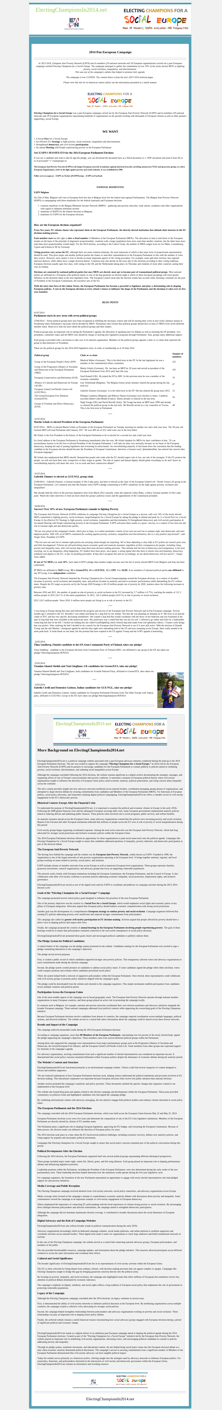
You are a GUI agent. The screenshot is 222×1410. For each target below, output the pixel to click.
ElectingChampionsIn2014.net (71, 10)
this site (85, 622)
